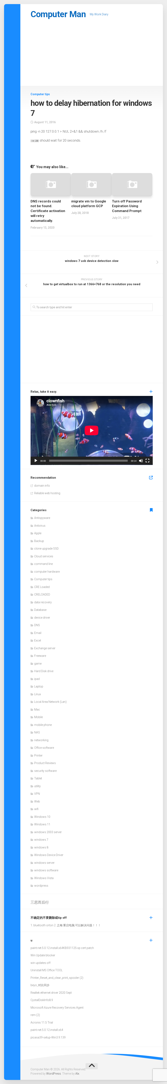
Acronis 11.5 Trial (42, 1022)
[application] (92, 430)
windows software (46, 870)
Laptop (38, 686)
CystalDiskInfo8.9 (42, 1000)
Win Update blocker (43, 955)
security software (45, 770)
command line (43, 563)
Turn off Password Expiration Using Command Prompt (127, 206)
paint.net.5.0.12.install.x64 (47, 948)
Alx (77, 1073)
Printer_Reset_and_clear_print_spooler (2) (57, 977)
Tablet (38, 778)
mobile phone (43, 724)
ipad (37, 679)
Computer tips (40, 94)
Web (37, 801)
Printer (38, 755)
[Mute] (141, 461)
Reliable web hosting (47, 493)
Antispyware (42, 518)
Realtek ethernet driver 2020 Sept (51, 992)
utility (37, 786)
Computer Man (58, 14)
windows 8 (41, 847)
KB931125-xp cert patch (78, 948)
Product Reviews (45, 763)
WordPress (53, 1073)
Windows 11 (42, 824)
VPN (37, 793)
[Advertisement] (91, 55)
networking (41, 740)
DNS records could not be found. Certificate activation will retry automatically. (48, 211)
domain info (42, 485)
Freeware (40, 655)
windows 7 (41, 839)
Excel (37, 640)
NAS (37, 732)
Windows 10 (42, 816)
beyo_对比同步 (40, 985)
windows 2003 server (48, 832)
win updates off (41, 962)
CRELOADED (42, 594)
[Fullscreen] (147, 461)
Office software (44, 747)
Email (37, 633)
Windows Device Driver (48, 855)
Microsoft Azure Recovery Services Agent (57, 1007)
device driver (42, 617)
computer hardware (47, 571)
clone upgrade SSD (46, 548)
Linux (37, 694)
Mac (37, 709)
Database (40, 609)
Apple (37, 533)
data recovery (43, 602)
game (38, 663)
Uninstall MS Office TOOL (47, 970)
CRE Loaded (42, 587)
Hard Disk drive (43, 671)
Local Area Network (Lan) (50, 701)
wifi (36, 809)
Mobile (38, 717)
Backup (39, 541)
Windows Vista (44, 878)
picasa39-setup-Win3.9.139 (48, 1037)
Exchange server (44, 648)
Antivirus (39, 525)
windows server (44, 862)
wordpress (41, 885)
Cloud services (43, 556)
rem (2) (35, 1015)
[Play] (36, 461)
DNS (37, 625)
